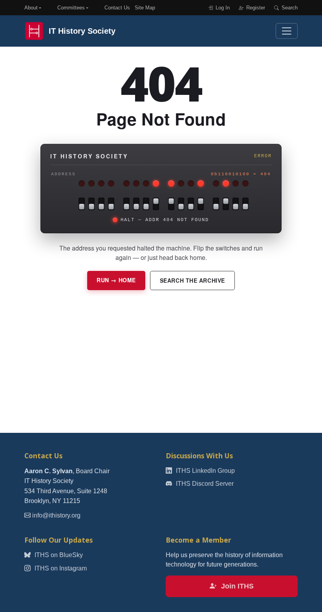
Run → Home (116, 280)
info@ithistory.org (56, 515)
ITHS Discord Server (204, 483)
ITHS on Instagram (60, 568)
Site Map (145, 8)
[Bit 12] (111, 204)
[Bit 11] (126, 204)
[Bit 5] (191, 204)
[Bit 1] (235, 204)
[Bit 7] (171, 204)
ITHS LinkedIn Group (204, 470)
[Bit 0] (245, 204)
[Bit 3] (216, 204)
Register (255, 8)
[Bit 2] (226, 204)
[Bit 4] (201, 204)
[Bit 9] (146, 204)
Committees (71, 8)
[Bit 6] (181, 204)
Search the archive (192, 280)
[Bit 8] (156, 204)
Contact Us (117, 8)
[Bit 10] (136, 204)
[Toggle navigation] (287, 31)
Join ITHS (236, 586)
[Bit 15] (82, 204)
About (31, 8)
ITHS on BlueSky (58, 555)
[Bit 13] (101, 204)
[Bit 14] (91, 204)
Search (289, 8)
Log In (222, 8)
